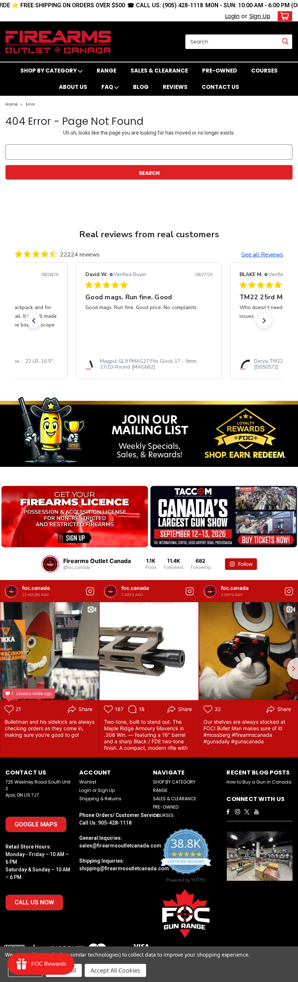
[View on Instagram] (90, 591)
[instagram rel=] (237, 811)
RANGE (106, 70)
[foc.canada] (11, 591)
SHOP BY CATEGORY (49, 70)
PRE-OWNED (219, 70)
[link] (149, 364)
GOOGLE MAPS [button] (36, 824)
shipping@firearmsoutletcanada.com (124, 868)
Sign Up (259, 16)
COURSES (264, 70)
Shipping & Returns (100, 799)
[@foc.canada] (50, 564)
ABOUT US (73, 87)
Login (232, 16)
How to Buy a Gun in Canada (258, 782)
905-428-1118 (115, 823)
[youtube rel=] (256, 811)
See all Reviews (262, 255)
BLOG (141, 87)
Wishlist (87, 782)
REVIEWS (175, 87)
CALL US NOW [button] (34, 902)
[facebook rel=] (228, 811)
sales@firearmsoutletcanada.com (120, 846)
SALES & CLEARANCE (159, 70)
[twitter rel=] (247, 811)
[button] (34, 320)
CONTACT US (220, 87)
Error (30, 104)
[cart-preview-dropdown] (283, 16)
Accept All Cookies (115, 970)
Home (11, 104)
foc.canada (36, 588)
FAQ (107, 87)
